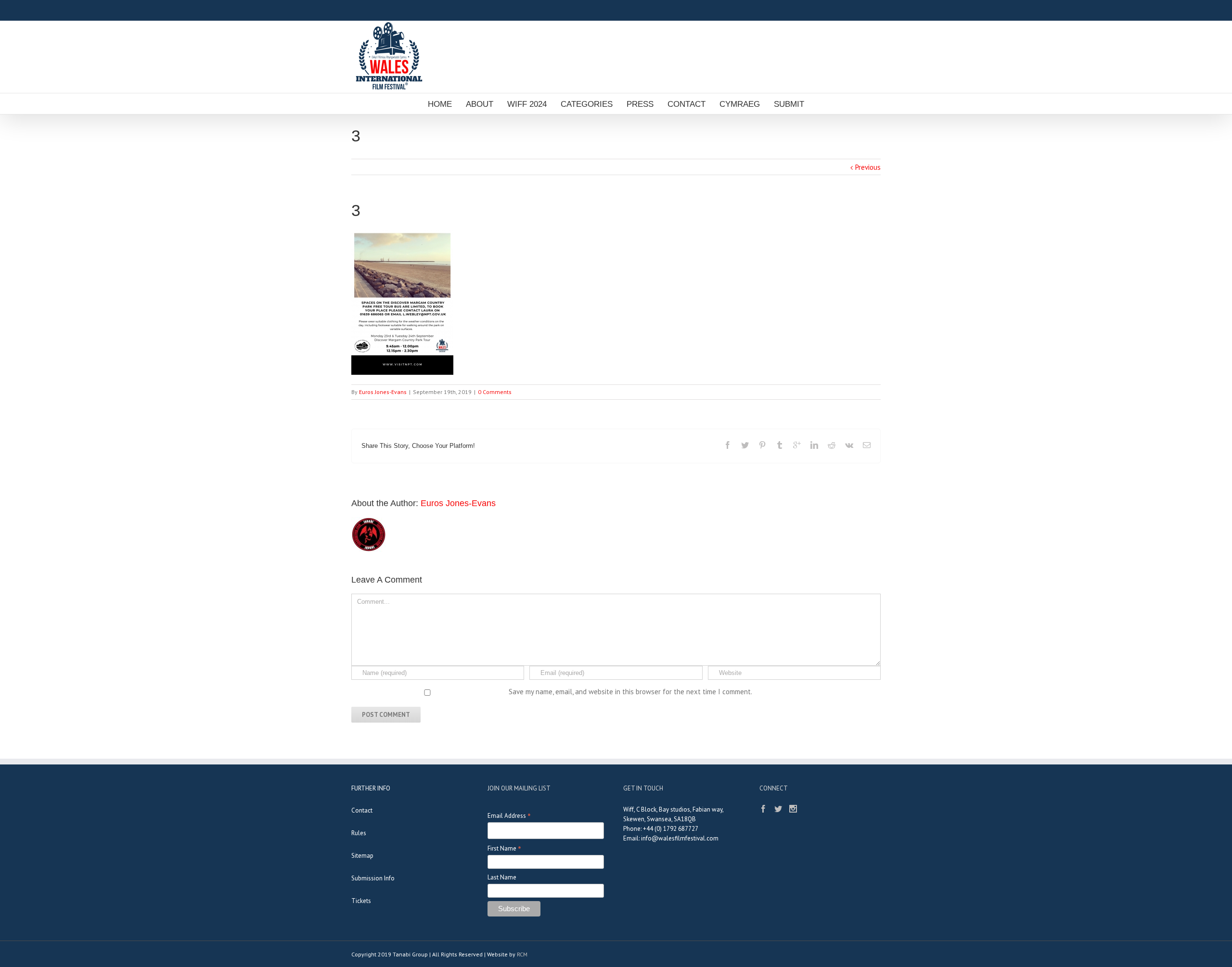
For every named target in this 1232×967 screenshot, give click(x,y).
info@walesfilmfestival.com (680, 838)
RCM (522, 954)
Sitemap (362, 856)
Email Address (509, 816)
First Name (504, 848)
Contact (361, 810)
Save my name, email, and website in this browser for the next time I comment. (630, 691)
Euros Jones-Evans (383, 391)
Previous (868, 167)
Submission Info (373, 878)
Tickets (361, 901)
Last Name (502, 877)
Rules (358, 833)
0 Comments (495, 391)
